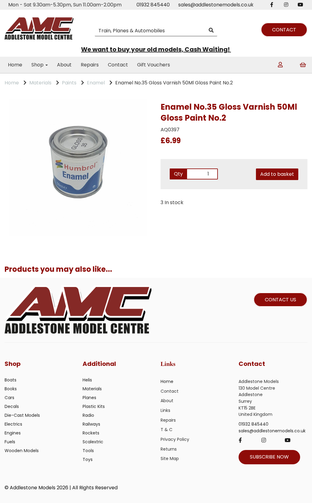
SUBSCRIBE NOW (269, 456)
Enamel (96, 82)
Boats (10, 380)
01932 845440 (153, 4)
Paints (69, 82)
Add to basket (277, 174)
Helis (87, 380)
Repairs (90, 64)
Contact (118, 64)
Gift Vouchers (153, 64)
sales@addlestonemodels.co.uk (216, 4)
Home (15, 64)
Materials (40, 82)
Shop (38, 64)
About (64, 64)
